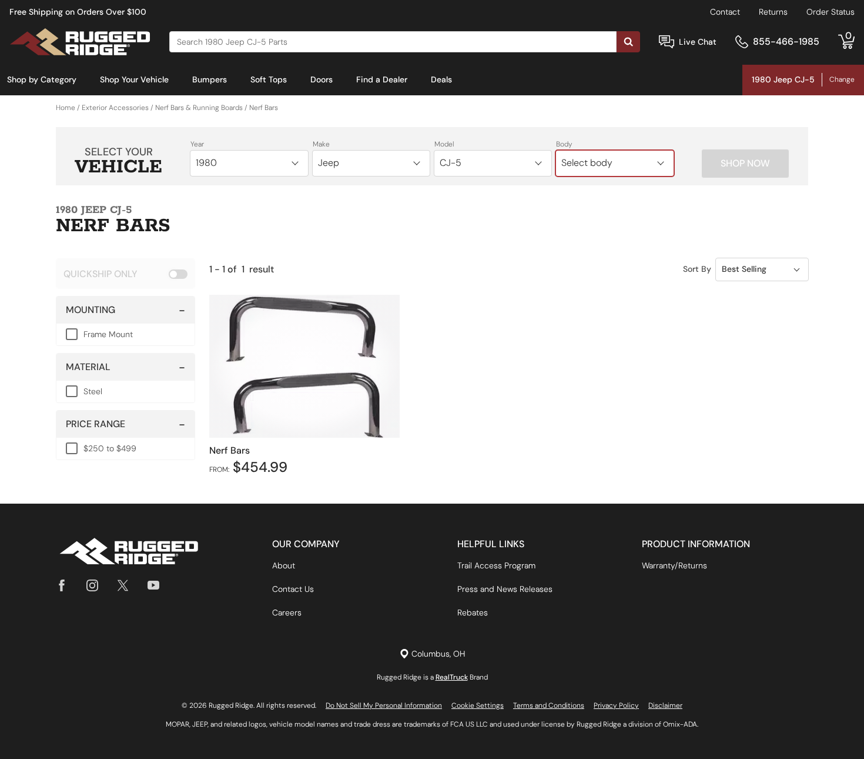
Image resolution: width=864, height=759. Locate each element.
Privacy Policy (616, 705)
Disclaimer (665, 705)
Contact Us (293, 589)
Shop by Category (41, 79)
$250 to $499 (109, 448)
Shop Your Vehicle (134, 79)
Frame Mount (108, 334)
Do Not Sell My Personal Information (384, 705)
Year (197, 144)
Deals (441, 79)
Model (444, 144)
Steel (92, 391)
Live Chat (697, 42)
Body (564, 144)
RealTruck (452, 677)
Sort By (697, 269)
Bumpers (209, 79)
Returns (773, 11)
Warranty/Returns (674, 565)
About (283, 565)
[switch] (125, 273)
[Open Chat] (666, 42)
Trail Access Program (496, 565)
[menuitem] (41, 80)
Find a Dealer (381, 79)
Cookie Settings (477, 705)
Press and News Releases (504, 589)
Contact (725, 11)
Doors (321, 79)
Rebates (472, 612)
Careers (287, 612)
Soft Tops (268, 79)
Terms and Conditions (548, 705)
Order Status (830, 11)
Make (321, 144)
